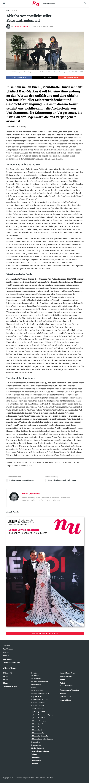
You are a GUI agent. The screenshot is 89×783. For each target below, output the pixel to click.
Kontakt (6, 655)
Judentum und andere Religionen (42, 715)
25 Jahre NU (35, 676)
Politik (62, 683)
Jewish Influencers (37, 709)
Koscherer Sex (36, 745)
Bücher (14, 10)
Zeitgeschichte (65, 700)
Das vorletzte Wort (10, 686)
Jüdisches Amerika (37, 733)
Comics (33, 688)
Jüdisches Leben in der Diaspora (42, 739)
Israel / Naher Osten (67, 673)
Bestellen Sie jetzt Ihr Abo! (45, 633)
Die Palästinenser (37, 691)
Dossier (34, 673)
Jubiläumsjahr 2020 (38, 712)
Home (8, 10)
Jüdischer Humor (37, 727)
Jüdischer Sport (36, 730)
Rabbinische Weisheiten (69, 690)
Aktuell (5, 676)
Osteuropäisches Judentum (40, 751)
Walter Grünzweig (21, 27)
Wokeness (34, 763)
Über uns (6, 645)
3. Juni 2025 (36, 27)
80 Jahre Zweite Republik (39, 682)
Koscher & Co (35, 742)
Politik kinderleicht (66, 686)
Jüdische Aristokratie (38, 721)
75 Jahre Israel (36, 679)
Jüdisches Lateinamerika (39, 736)
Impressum (7, 659)
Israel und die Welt (37, 706)
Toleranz (34, 754)
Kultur (51, 27)
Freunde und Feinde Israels (40, 694)
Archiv (5, 679)
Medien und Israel (37, 748)
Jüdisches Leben (66, 676)
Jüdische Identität (37, 724)
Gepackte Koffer (36, 697)
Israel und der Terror (38, 703)
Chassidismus (36, 685)
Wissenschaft (36, 760)
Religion (63, 693)
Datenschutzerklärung (11, 662)
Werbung (6, 652)
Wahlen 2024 (35, 757)
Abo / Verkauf (8, 649)
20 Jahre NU (7, 673)
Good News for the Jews (39, 700)
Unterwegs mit (65, 697)
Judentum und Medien (38, 718)
